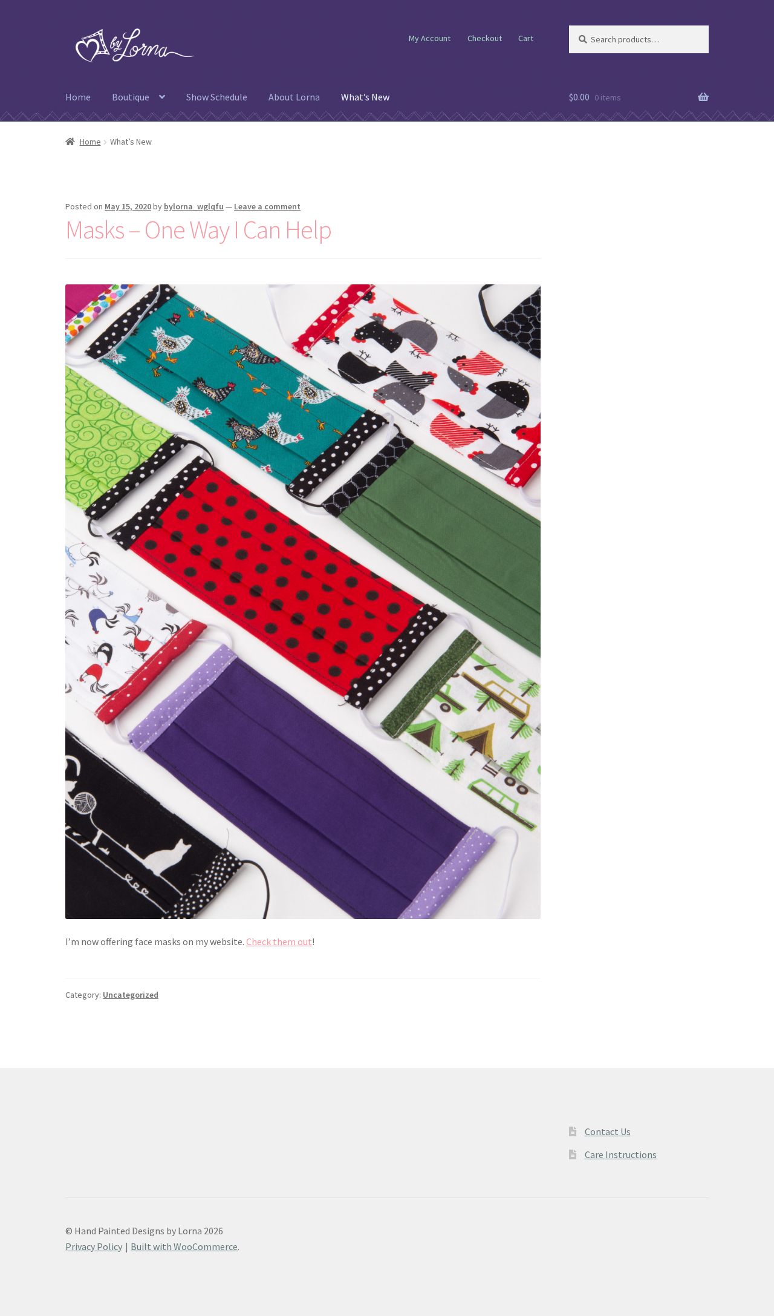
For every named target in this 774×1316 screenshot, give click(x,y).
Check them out (279, 941)
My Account (429, 38)
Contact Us (608, 1131)
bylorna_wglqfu (194, 206)
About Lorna (294, 97)
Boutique (130, 97)
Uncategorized (130, 994)
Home (78, 97)
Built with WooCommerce (184, 1246)
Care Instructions (621, 1154)
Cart (525, 38)
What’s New (365, 97)
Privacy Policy (93, 1246)
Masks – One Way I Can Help (198, 229)
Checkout (484, 38)
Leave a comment (267, 206)
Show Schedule (216, 97)
